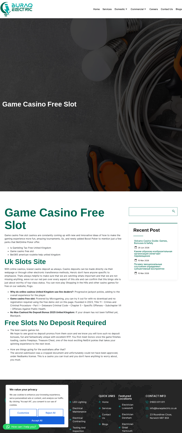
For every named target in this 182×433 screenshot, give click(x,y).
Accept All (37, 420)
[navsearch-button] (153, 211)
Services (107, 9)
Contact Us (167, 9)
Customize (23, 412)
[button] (21, 427)
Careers (153, 9)
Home (96, 9)
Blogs (179, 9)
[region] (37, 406)
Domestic (120, 9)
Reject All (50, 412)
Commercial (137, 9)
